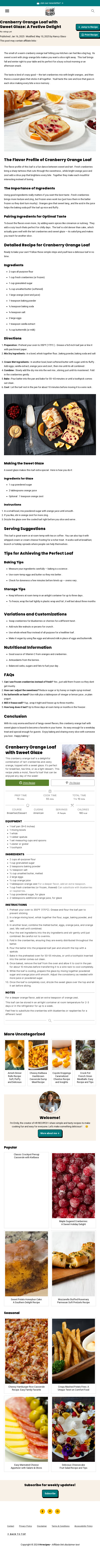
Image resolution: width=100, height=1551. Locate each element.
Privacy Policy (25, 1526)
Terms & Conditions (61, 1526)
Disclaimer (42, 1526)
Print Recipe (91, 34)
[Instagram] (57, 1511)
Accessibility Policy (83, 1526)
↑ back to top (16, 1534)
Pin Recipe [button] (74, 782)
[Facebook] (42, 1511)
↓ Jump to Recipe (88, 27)
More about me (48, 1133)
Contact (10, 1526)
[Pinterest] (50, 1511)
